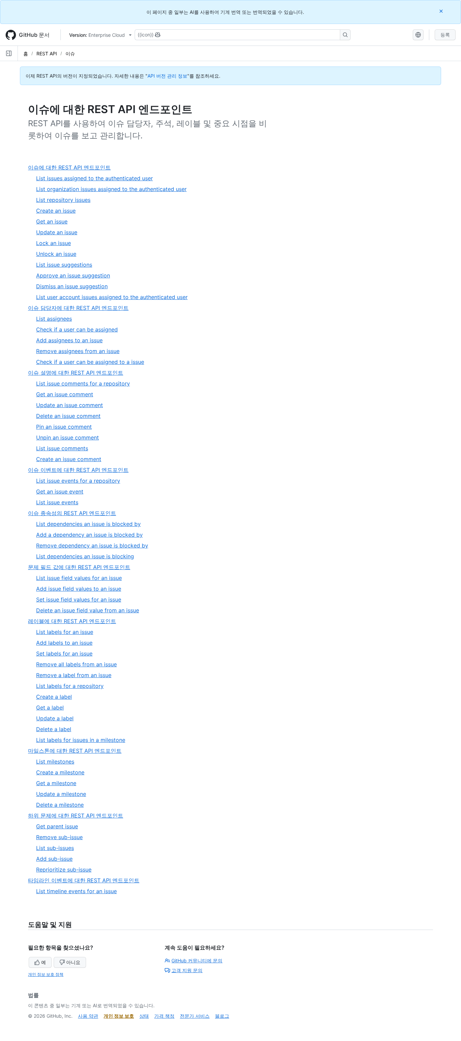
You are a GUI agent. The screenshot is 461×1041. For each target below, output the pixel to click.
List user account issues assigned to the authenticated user (112, 297)
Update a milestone (61, 794)
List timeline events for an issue (76, 891)
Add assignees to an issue (69, 340)
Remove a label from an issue (73, 675)
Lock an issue (53, 243)
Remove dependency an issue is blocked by (92, 545)
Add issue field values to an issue (78, 588)
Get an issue (51, 221)
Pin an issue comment (64, 426)
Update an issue (56, 232)
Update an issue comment (69, 405)
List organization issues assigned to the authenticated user (111, 189)
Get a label (50, 707)
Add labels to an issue (64, 642)
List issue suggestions (64, 264)
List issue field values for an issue (79, 578)
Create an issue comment (68, 459)
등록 (445, 34)
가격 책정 (164, 1016)
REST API (46, 53)
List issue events (57, 502)
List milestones (55, 761)
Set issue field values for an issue (78, 599)
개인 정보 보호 (119, 1016)
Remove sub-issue (59, 837)
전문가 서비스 (195, 1016)
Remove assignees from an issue (77, 351)
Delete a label (53, 729)
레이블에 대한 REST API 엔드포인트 (74, 621)
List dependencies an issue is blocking (85, 556)
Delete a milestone (60, 804)
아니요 (73, 962)
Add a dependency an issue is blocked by (89, 534)
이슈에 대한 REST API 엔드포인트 (72, 167)
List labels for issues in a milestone (80, 740)
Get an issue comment (64, 394)
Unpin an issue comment (67, 437)
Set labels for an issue (64, 653)
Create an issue (56, 210)
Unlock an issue (56, 253)
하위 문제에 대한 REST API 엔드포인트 (78, 816)
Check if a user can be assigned (77, 329)
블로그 (222, 1016)
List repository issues (63, 199)
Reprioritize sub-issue (63, 869)
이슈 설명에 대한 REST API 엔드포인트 (78, 373)
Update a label (55, 718)
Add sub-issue (54, 858)
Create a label (54, 696)
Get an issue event (59, 491)
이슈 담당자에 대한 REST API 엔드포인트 (81, 308)
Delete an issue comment (68, 415)
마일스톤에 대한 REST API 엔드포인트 (77, 751)
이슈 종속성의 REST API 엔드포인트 (74, 513)
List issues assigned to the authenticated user (94, 178)
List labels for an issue (64, 632)
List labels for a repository (70, 686)
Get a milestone (56, 783)
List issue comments (62, 448)
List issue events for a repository (78, 480)
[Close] (441, 11)
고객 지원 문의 (186, 970)
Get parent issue (57, 826)
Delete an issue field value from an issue (87, 610)
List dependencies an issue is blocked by (88, 523)
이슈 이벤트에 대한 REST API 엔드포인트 (81, 470)
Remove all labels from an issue (76, 664)
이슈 (70, 53)
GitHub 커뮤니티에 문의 (196, 960)
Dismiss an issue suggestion (72, 286)
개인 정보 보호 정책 (45, 974)
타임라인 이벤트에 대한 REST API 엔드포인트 (86, 880)
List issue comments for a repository (83, 383)
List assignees (54, 318)
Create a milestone (60, 772)
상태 (144, 1016)
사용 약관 (88, 1016)
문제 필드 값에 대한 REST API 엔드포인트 (82, 567)
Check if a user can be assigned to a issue (90, 361)
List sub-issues (55, 848)
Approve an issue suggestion (73, 275)
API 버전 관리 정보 (167, 76)
